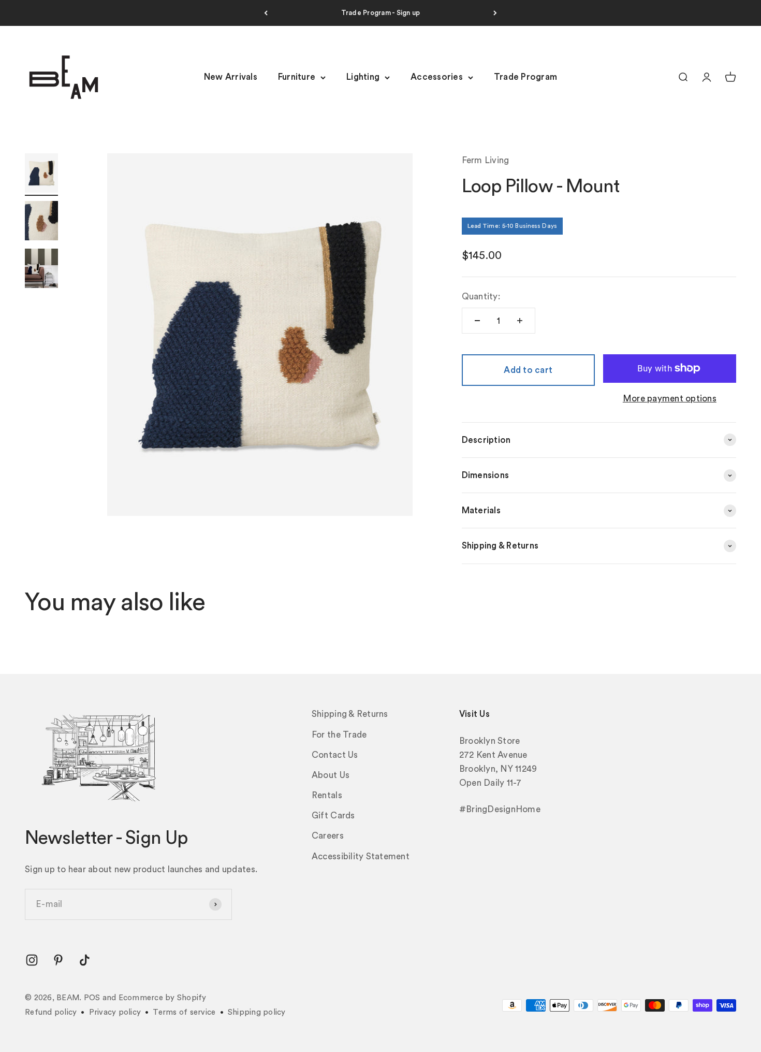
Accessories (437, 77)
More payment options (669, 398)
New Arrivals (230, 77)
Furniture (296, 77)
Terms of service (184, 1012)
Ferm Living (485, 160)
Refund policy (51, 1012)
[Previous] (266, 13)
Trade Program (525, 77)
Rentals (327, 795)
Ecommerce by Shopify (163, 998)
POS (92, 998)
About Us (330, 775)
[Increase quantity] (520, 320)
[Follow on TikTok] (85, 960)
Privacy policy (115, 1012)
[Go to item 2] (41, 222)
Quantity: (481, 296)
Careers (328, 835)
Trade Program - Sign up (380, 12)
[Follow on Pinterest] (58, 960)
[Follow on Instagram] (32, 960)
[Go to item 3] (41, 270)
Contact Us (335, 755)
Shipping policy (257, 1012)
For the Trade (339, 734)
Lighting (362, 77)
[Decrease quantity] (477, 320)
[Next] (495, 13)
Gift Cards (333, 815)
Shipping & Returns (350, 714)
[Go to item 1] (41, 174)
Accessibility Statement (360, 856)
